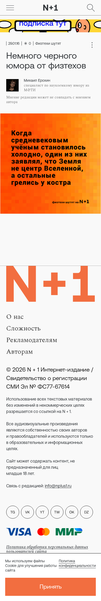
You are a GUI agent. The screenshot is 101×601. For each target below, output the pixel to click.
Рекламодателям (31, 340)
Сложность (23, 328)
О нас (15, 317)
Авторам (19, 351)
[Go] (10, 8)
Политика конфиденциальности (77, 563)
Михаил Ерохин (37, 80)
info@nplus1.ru (58, 485)
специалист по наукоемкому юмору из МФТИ (56, 88)
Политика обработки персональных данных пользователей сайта (47, 549)
